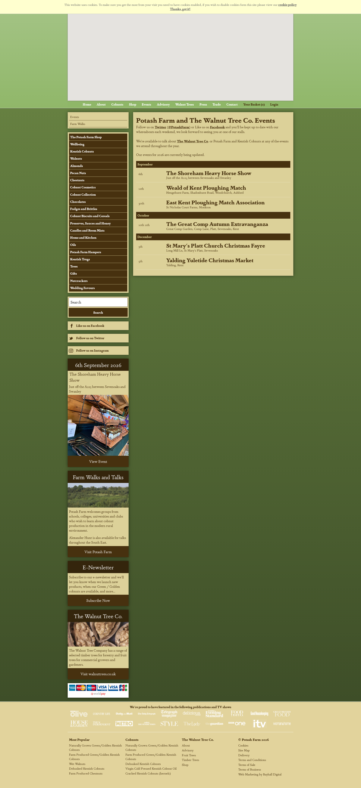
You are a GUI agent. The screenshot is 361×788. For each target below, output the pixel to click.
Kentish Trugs (80, 259)
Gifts (73, 273)
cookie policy (287, 4)
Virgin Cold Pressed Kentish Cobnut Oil (151, 768)
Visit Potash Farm (98, 551)
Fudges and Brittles (83, 209)
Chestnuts (77, 180)
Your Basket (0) (254, 104)
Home (87, 104)
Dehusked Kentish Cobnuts (86, 768)
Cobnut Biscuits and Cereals (90, 216)
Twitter (160, 127)
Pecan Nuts (78, 173)
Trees (74, 266)
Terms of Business (249, 769)
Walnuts (76, 158)
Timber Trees (190, 760)
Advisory (163, 104)
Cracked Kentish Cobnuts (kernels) (148, 773)
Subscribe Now (98, 600)
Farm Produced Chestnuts (85, 773)
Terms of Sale (246, 764)
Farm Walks (77, 124)
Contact (232, 104)
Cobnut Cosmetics (83, 187)
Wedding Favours (82, 288)
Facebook (217, 127)
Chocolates (78, 201)
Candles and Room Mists (87, 230)
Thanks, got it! (180, 9)
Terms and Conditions (252, 760)
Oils (73, 245)
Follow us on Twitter (90, 338)
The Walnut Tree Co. (198, 739)
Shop (132, 104)
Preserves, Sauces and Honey (90, 223)
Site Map (244, 750)
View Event (98, 461)
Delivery (244, 755)
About (101, 104)
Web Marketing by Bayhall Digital (259, 774)
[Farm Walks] (98, 495)
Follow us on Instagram (92, 350)
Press (203, 104)
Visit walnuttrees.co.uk (98, 673)
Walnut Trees (184, 104)
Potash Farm (251, 739)
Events (146, 104)
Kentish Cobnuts (82, 151)
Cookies (243, 745)
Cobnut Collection (83, 194)
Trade (216, 104)
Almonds (76, 166)
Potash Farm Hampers (85, 252)
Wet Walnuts (77, 764)
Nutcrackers (79, 281)
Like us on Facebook (90, 325)
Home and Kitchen (83, 237)
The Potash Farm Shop (86, 137)
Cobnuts (117, 104)
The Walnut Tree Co (192, 141)
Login (274, 104)
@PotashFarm (178, 127)
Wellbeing (77, 144)
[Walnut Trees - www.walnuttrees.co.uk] (98, 634)
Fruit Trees (189, 755)
